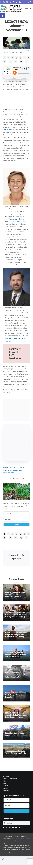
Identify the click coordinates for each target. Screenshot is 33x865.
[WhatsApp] (24, 58)
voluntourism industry (15, 219)
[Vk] (16, 62)
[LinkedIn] (20, 58)
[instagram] (7, 2)
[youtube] (13, 2)
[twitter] (4, 2)
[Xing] (21, 62)
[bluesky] (10, 2)
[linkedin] (16, 2)
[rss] (20, 2)
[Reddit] (16, 58)
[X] (9, 58)
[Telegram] (28, 58)
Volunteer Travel (9, 472)
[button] (2, 15)
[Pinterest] (10, 62)
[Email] (27, 62)
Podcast (16, 467)
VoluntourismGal (11, 265)
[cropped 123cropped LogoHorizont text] (11, 4)
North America (8, 467)
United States (18, 470)
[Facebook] (5, 58)
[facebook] (0, 2)
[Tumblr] (5, 62)
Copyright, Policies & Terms (18, 838)
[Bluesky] (13, 58)
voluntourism (7, 129)
